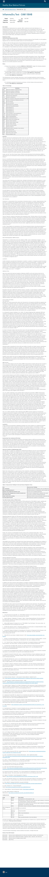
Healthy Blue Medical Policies (10, 9)
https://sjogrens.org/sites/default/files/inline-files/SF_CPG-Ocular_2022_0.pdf (22, 776)
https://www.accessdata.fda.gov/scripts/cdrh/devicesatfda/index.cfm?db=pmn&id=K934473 (23, 783)
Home (6, 872)
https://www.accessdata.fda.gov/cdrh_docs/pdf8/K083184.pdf (18, 787)
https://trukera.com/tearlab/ (28, 789)
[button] (45, 1)
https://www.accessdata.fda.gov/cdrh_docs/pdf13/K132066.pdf (21, 792)
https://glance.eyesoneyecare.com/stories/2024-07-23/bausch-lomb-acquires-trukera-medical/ (24, 678)
